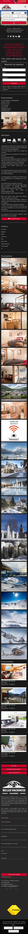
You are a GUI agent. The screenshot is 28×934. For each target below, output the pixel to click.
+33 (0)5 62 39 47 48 (20, 2)
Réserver (14, 83)
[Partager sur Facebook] (8, 36)
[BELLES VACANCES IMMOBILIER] (6, 6)
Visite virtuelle (14, 218)
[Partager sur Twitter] (11, 36)
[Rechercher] (14, 22)
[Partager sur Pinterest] (13, 36)
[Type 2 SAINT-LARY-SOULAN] (13, 671)
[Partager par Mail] (19, 36)
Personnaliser (8, 928)
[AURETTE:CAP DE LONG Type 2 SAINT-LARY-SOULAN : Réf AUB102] (14, 120)
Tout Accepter (14, 931)
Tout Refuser (18, 928)
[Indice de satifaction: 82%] (22, 1)
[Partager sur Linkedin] (16, 36)
